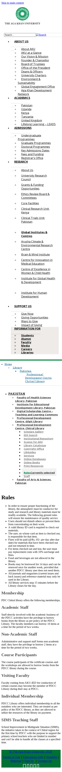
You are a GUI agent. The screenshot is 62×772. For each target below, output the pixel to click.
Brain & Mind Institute (35, 254)
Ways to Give (29, 321)
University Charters (33, 75)
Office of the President (35, 68)
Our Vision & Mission (34, 56)
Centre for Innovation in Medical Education (37, 262)
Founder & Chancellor (35, 60)
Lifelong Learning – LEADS (38, 124)
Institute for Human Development (34, 294)
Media (25, 346)
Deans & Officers (32, 71)
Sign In (28, 761)
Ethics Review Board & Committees (35, 196)
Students (27, 335)
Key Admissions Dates (35, 150)
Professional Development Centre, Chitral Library (38, 378)
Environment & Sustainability (29, 81)
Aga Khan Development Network (35, 92)
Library (17, 367)
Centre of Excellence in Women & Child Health (35, 271)
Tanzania (27, 117)
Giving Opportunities (34, 317)
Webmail (16, 761)
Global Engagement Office (38, 86)
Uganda (26, 109)
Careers (26, 349)
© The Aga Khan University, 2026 (30, 752)
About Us (27, 170)
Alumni (26, 339)
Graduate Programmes (36, 143)
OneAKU (51, 757)
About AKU (28, 49)
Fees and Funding (32, 154)
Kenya (25, 113)
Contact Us (45, 761)
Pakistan (26, 105)
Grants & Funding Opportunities (32, 186)
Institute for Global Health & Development (38, 280)
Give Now (27, 314)
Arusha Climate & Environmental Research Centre (37, 245)
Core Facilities (30, 203)
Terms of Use (11, 757)
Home (8, 364)
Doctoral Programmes (35, 147)
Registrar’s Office (32, 158)
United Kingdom (31, 120)
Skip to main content (12, 2)
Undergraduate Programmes (29, 137)
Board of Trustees (33, 64)
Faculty (26, 342)
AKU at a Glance (31, 53)
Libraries (27, 352)
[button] (41, 34)
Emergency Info (33, 757)
